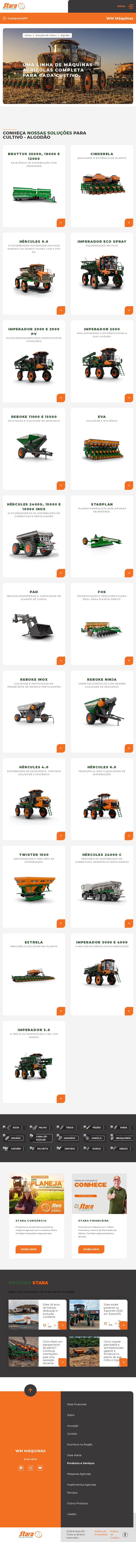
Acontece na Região (79, 1444)
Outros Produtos (77, 1503)
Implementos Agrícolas (81, 1484)
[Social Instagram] (30, 1467)
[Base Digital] (125, 1534)
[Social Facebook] (21, 1467)
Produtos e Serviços (80, 1463)
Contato (72, 1433)
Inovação (72, 1425)
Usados (71, 1514)
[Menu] (130, 6)
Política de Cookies (114, 1534)
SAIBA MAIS (28, 1249)
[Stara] (14, 6)
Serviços (72, 1492)
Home (28, 35)
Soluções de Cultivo (46, 35)
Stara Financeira (76, 1404)
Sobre (70, 1415)
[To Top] (30, 1390)
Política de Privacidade (101, 1533)
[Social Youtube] (40, 1467)
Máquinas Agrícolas (79, 1474)
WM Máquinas (119, 18)
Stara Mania (74, 1455)
